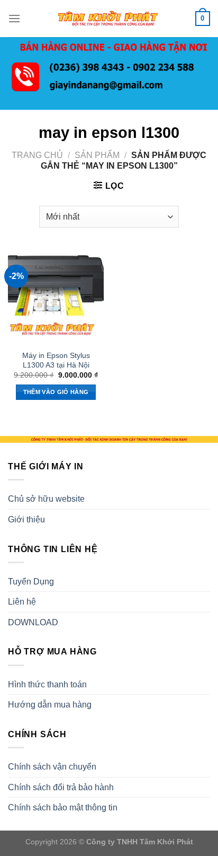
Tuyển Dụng (31, 581)
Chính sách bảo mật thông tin (62, 807)
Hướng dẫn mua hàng (50, 704)
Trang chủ (37, 155)
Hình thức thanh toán (47, 684)
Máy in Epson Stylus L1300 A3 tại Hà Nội (56, 360)
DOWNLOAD (33, 622)
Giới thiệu (26, 519)
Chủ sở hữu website (46, 498)
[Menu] (14, 18)
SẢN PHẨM (97, 155)
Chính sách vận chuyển (52, 766)
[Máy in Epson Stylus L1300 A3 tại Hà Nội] (56, 297)
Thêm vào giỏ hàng (56, 392)
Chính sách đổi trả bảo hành (61, 787)
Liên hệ (22, 601)
